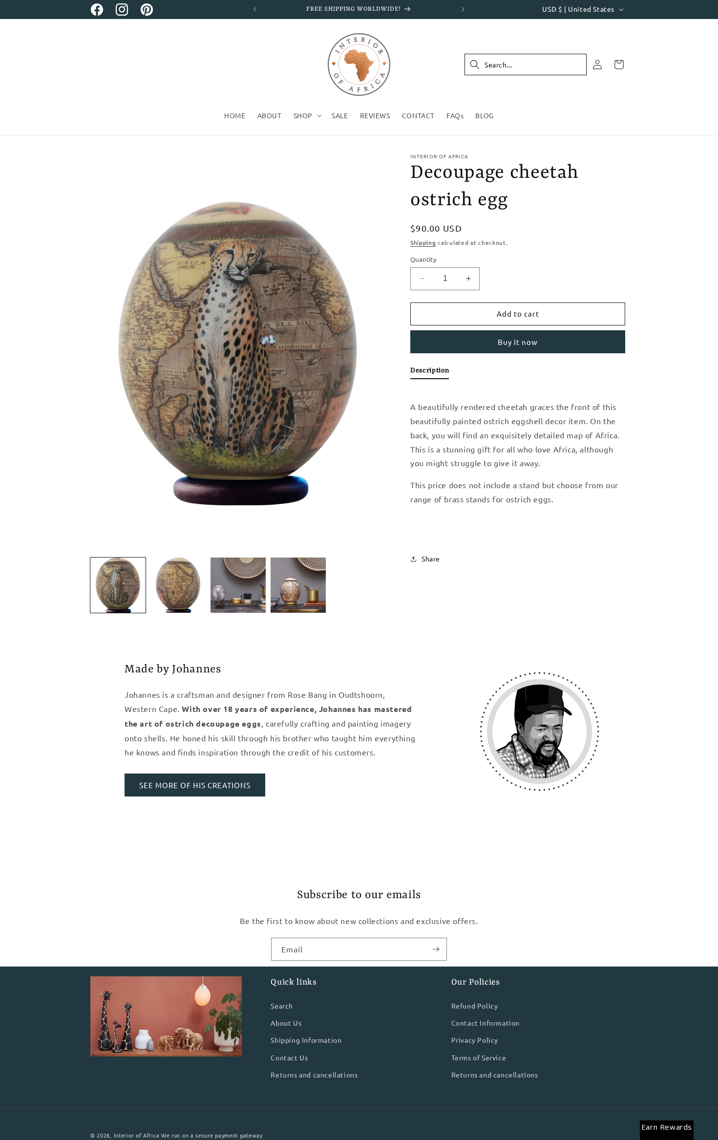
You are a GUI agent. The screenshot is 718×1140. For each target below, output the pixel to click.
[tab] (429, 372)
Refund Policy (474, 1005)
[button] (307, 115)
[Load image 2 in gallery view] (178, 585)
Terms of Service (479, 1057)
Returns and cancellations (314, 1074)
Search (282, 1005)
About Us (286, 1022)
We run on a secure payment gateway (212, 1135)
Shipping (423, 242)
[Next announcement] (463, 9)
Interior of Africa (137, 1135)
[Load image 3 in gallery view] (238, 585)
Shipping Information (306, 1039)
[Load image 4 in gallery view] (298, 585)
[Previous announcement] (255, 9)
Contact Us (289, 1057)
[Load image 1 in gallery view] (118, 585)
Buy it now (518, 341)
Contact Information (485, 1022)
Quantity (423, 259)
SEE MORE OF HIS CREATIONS (195, 785)
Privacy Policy (474, 1039)
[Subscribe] (435, 949)
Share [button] (431, 558)
